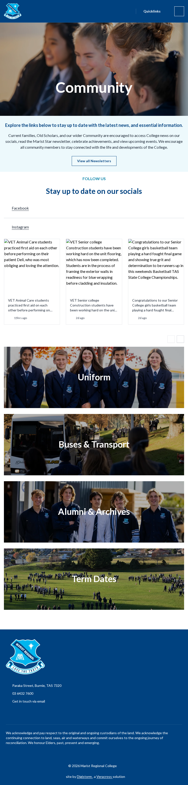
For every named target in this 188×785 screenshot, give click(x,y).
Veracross (104, 776)
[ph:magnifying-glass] (129, 11)
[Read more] (89, 754)
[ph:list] (179, 11)
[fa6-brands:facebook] (89, 754)
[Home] (10, 11)
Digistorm (85, 776)
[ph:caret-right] (180, 339)
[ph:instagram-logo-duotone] (101, 754)
